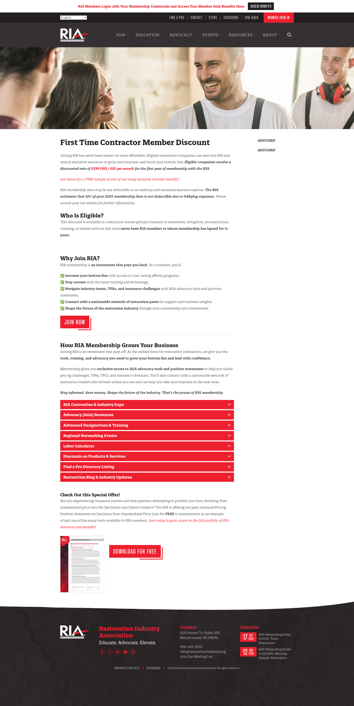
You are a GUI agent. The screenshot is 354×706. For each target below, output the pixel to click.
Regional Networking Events (90, 435)
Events (211, 35)
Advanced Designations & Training (95, 425)
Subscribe (231, 17)
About (270, 35)
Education (148, 35)
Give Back (252, 17)
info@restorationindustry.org (203, 652)
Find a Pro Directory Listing (88, 466)
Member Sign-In (279, 17)
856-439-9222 (191, 647)
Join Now (74, 322)
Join (121, 35)
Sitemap (153, 668)
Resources (241, 35)
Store (213, 17)
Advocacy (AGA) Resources (88, 414)
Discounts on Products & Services (94, 456)
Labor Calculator (78, 446)
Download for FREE (135, 551)
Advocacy (182, 35)
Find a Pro (176, 17)
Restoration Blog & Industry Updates (97, 477)
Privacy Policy (127, 668)
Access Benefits (261, 6)
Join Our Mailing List (196, 656)
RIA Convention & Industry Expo (93, 404)
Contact (197, 17)
